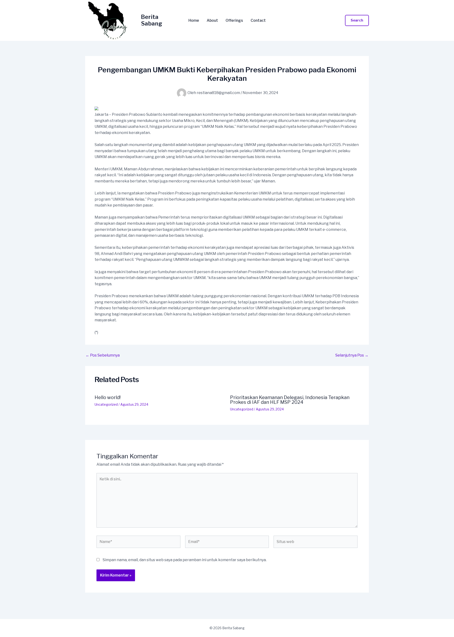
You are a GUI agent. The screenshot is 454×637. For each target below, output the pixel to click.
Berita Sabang (151, 20)
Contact (258, 20)
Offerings (234, 20)
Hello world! (108, 397)
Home (193, 20)
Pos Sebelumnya (103, 355)
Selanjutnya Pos (351, 355)
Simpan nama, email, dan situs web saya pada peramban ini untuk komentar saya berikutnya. (184, 560)
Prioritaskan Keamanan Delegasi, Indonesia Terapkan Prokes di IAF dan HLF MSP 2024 (289, 400)
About (212, 20)
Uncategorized (106, 404)
